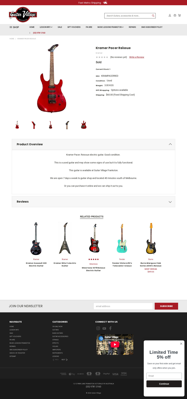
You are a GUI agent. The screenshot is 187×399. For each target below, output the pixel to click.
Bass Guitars (57, 333)
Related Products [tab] (91, 216)
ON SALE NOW (57, 326)
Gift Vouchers (74, 27)
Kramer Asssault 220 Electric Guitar (36, 264)
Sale (60, 27)
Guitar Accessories (60, 336)
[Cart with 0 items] (179, 15)
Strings (55, 340)
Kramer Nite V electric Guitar (65, 264)
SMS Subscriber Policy (151, 27)
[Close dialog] (181, 343)
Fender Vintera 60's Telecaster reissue (122, 264)
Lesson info (45, 27)
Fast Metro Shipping (90, 2)
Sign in (12, 353)
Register (21, 353)
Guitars (55, 330)
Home (32, 27)
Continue (164, 384)
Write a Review (136, 57)
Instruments (57, 353)
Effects (55, 343)
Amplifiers (56, 350)
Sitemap (13, 356)
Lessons (55, 356)
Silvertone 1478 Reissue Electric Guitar (93, 269)
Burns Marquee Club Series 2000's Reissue (150, 264)
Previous (179, 391)
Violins (55, 346)
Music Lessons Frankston (110, 27)
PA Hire (89, 27)
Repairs (132, 27)
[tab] (93, 144)
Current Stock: (103, 69)
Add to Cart (151, 238)
